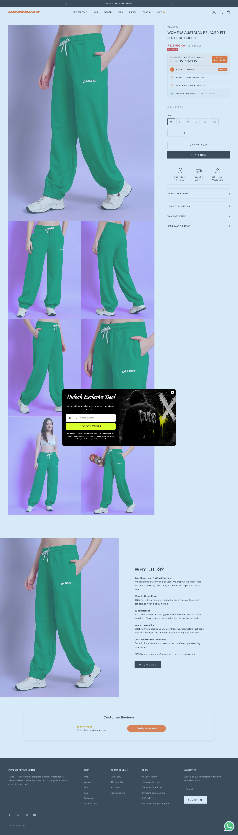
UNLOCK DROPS (90, 426)
